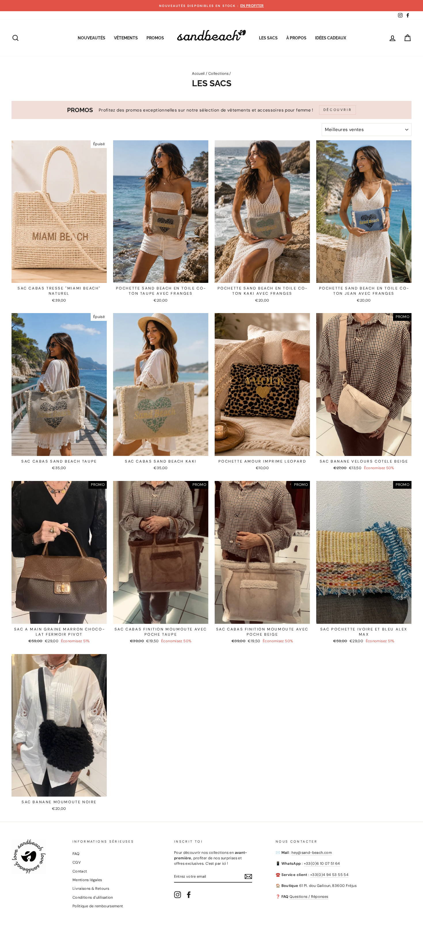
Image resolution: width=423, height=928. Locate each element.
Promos (155, 38)
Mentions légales (87, 879)
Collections (218, 73)
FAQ (76, 853)
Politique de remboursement (98, 906)
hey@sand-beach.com (311, 852)
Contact (80, 871)
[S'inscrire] (248, 876)
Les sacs (268, 38)
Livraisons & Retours (91, 888)
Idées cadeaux (330, 38)
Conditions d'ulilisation (93, 897)
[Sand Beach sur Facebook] (188, 894)
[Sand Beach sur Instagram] (177, 894)
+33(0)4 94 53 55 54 (329, 874)
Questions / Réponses (308, 896)
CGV (77, 862)
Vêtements (126, 38)
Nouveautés (91, 38)
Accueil (198, 73)
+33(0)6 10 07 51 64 (322, 863)
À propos (296, 38)
